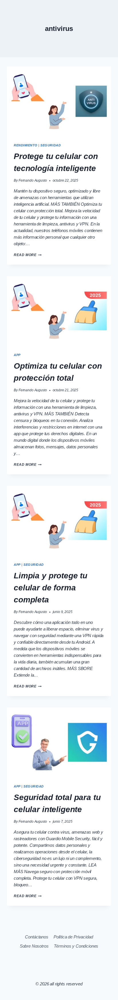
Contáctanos (36, 936)
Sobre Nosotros (34, 946)
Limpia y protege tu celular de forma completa (50, 587)
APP (17, 355)
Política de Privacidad (73, 936)
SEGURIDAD (50, 145)
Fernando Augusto (33, 180)
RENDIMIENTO (26, 145)
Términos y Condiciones (76, 946)
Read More (28, 255)
